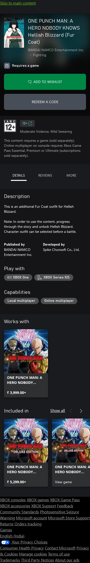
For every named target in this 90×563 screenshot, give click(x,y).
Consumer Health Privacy (22, 547)
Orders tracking (28, 523)
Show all (57, 410)
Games (6, 529)
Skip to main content (18, 3)
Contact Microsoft (60, 547)
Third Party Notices (37, 559)
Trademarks (10, 559)
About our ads (67, 559)
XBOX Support (43, 505)
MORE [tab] (71, 175)
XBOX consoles (13, 499)
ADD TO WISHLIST (48, 81)
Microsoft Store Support (69, 517)
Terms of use (59, 553)
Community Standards (19, 511)
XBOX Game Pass (65, 499)
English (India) (12, 535)
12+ (24, 123)
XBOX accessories (15, 505)
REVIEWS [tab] (45, 175)
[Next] (81, 410)
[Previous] (71, 410)
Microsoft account (31, 517)
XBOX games (38, 499)
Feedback (65, 505)
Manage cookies (33, 553)
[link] (26, 363)
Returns (7, 523)
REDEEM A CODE (45, 101)
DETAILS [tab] (18, 175)
